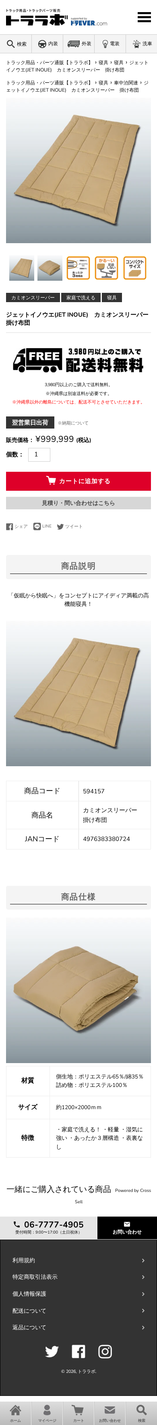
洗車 (147, 43)
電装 (115, 43)
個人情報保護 (29, 1294)
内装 (53, 43)
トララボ (86, 1371)
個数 (12, 454)
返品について (29, 1327)
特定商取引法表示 (35, 1277)
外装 (86, 43)
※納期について (73, 423)
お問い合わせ (127, 1232)
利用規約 (23, 1260)
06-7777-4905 (53, 1224)
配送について (29, 1311)
